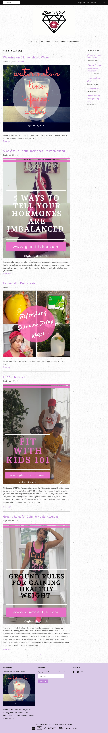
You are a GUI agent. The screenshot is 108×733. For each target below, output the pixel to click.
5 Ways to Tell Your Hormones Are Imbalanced (34, 151)
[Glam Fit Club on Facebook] (74, 672)
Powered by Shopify (65, 724)
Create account (91, 2)
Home (30, 41)
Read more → (8, 141)
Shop (48, 41)
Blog (56, 41)
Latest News (7, 668)
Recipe (21, 61)
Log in (80, 2)
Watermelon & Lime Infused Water (26, 57)
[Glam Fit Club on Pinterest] (78, 672)
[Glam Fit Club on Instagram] (82, 672)
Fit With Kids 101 (14, 376)
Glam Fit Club (53, 724)
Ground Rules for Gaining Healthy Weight (30, 516)
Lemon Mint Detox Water (20, 283)
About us (39, 41)
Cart (103, 2)
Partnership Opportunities (70, 41)
